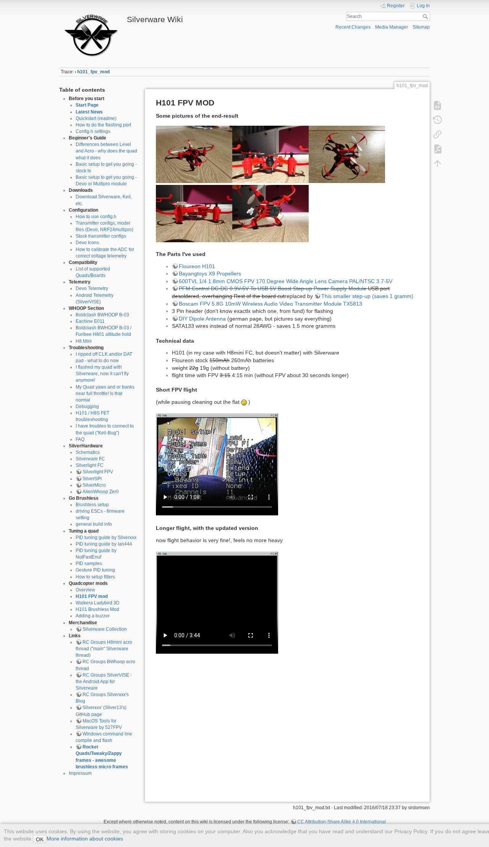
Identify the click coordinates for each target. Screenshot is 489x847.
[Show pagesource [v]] (437, 105)
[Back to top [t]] (437, 163)
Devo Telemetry (92, 288)
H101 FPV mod (92, 596)
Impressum (80, 773)
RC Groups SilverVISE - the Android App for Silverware (104, 681)
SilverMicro (94, 485)
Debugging (87, 406)
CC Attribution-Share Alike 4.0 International (341, 821)
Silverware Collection (105, 629)
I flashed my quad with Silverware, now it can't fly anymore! (102, 373)
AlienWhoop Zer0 (101, 491)
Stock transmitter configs (101, 236)
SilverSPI (92, 478)
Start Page (87, 105)
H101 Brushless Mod (97, 609)
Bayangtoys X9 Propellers (210, 273)
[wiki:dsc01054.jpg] (270, 213)
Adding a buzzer (93, 616)
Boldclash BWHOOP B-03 (102, 314)
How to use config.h (96, 216)
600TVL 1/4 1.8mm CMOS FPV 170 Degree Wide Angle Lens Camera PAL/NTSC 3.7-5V (285, 281)
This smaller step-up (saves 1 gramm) (367, 296)
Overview (85, 590)
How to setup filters (95, 577)
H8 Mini (84, 341)
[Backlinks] (437, 134)
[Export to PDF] (437, 149)
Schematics (88, 452)
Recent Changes (353, 27)
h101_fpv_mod (93, 71)
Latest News (89, 112)
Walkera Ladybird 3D (98, 603)
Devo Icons (87, 242)
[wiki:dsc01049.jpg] (194, 154)
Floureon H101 (197, 266)
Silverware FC (90, 459)
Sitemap (421, 27)
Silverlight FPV (98, 472)
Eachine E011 (90, 321)
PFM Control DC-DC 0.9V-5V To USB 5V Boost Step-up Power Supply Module (272, 288)
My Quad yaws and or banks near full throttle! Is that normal (105, 393)
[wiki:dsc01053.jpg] (194, 213)
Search (426, 16)
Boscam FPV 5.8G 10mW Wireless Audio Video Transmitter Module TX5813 (270, 304)
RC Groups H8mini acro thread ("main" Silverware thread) (104, 649)
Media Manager (391, 27)
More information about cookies (85, 839)
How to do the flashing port (103, 125)
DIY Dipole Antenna (202, 319)
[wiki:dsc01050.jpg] (270, 154)
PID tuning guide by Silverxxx (106, 537)
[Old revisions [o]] (437, 120)
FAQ (80, 439)
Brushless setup (92, 504)
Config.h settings (93, 131)
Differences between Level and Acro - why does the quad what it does (106, 151)
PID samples (89, 563)
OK (40, 839)
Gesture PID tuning (95, 570)
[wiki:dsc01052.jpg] (347, 154)
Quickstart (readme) (96, 118)
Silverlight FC (90, 465)
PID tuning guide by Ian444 (104, 544)
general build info (94, 524)
